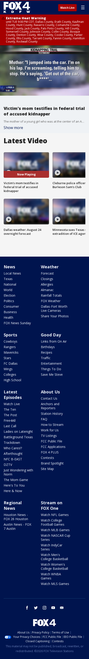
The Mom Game (16, 480)
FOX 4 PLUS (50, 452)
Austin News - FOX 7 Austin (17, 526)
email (61, 607)
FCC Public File (51, 441)
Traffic (45, 358)
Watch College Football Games (52, 522)
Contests (47, 458)
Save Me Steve (52, 374)
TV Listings (49, 435)
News (9, 266)
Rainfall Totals (51, 295)
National (10, 284)
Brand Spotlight (52, 463)
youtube (53, 607)
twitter (35, 607)
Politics (9, 301)
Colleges (10, 374)
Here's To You (14, 485)
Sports (10, 335)
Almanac (47, 290)
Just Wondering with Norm (18, 472)
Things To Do (51, 369)
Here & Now (13, 491)
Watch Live (67, 7)
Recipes (46, 352)
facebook (27, 607)
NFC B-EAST (13, 459)
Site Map (47, 469)
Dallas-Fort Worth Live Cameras (54, 308)
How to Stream (52, 424)
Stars (7, 358)
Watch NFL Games (55, 515)
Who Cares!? (13, 448)
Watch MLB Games (55, 530)
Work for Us (50, 430)
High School (12, 380)
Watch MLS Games (55, 584)
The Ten (10, 409)
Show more (13, 127)
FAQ (44, 419)
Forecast (47, 273)
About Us (50, 392)
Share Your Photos (55, 316)
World (8, 290)
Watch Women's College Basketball (54, 566)
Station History (52, 413)
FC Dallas (11, 363)
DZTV (8, 464)
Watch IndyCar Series (51, 547)
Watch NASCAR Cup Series (55, 537)
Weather (50, 266)
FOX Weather (50, 301)
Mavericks (11, 352)
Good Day (51, 335)
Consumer (11, 306)
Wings (8, 369)
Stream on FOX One (51, 505)
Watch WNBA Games (51, 576)
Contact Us (49, 398)
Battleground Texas (18, 437)
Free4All (10, 420)
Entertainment (51, 363)
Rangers (10, 347)
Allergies (47, 284)
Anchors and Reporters (50, 406)
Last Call (10, 426)
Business (10, 312)
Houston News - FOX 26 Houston (16, 517)
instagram (44, 607)
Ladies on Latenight (18, 431)
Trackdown (12, 442)
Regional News (13, 505)
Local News (12, 273)
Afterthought (13, 453)
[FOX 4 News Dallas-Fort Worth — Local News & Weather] (17, 7)
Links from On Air (54, 341)
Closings (47, 279)
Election (9, 295)
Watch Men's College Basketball (54, 557)
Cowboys (10, 341)
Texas (8, 279)
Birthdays (48, 347)
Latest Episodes (13, 394)
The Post (10, 415)
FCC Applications (53, 446)
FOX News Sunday (17, 323)
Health (8, 317)
